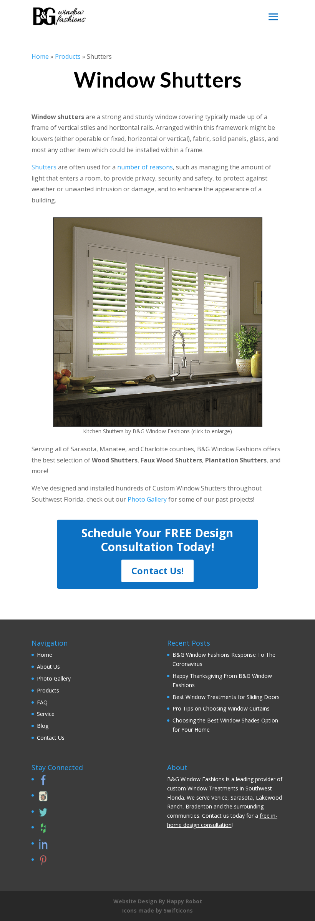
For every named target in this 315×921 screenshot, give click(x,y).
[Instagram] (42, 799)
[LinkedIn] (42, 847)
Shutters (44, 167)
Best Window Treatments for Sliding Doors (226, 697)
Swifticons (178, 910)
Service (46, 713)
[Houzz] (42, 831)
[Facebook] (42, 783)
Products (68, 56)
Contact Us (51, 737)
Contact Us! (157, 570)
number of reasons (145, 167)
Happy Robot (184, 901)
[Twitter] (42, 815)
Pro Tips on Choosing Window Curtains (221, 708)
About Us (48, 666)
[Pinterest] (42, 863)
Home (40, 56)
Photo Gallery (147, 499)
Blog (42, 725)
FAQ (42, 702)
